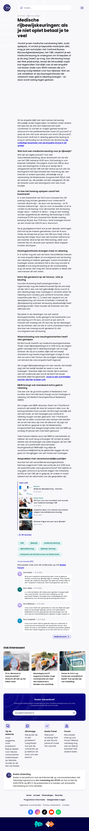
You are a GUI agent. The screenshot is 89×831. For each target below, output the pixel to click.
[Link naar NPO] (49, 824)
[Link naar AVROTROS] (39, 824)
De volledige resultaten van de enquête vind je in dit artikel (42, 143)
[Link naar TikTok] (44, 812)
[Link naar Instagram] (37, 812)
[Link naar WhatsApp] (58, 812)
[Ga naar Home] (6, 7)
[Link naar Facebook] (30, 812)
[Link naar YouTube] (51, 812)
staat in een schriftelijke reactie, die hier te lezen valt (43, 378)
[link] (21, 543)
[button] (82, 7)
